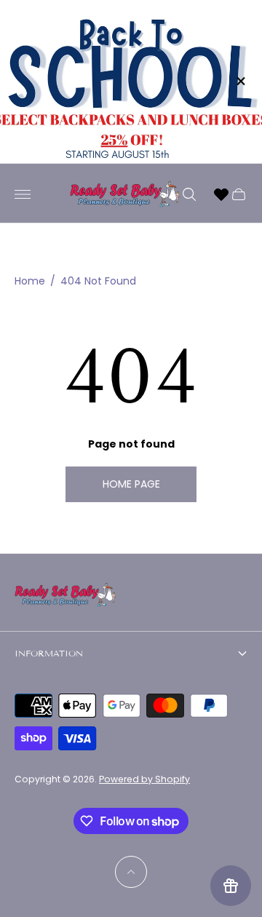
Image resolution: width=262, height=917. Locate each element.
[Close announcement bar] (240, 81)
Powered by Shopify (144, 779)
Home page (131, 484)
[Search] (189, 194)
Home (30, 281)
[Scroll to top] (131, 872)
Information (49, 653)
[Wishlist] (221, 194)
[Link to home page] (65, 596)
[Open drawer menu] (23, 194)
